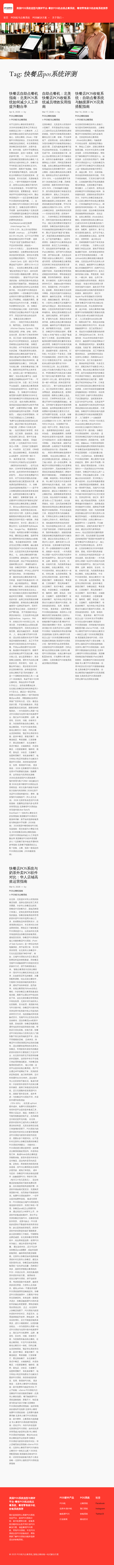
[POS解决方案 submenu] (48, 17)
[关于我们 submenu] (63, 17)
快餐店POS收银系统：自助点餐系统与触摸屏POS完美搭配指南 (89, 100)
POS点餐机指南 (16, 116)
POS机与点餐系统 (19, 119)
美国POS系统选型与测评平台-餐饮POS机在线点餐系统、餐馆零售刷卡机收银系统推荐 (62, 8)
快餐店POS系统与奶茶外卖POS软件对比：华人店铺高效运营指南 (23, 875)
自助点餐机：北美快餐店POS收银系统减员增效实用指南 (56, 100)
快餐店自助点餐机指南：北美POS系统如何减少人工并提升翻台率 (23, 100)
